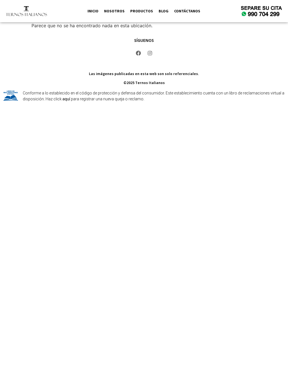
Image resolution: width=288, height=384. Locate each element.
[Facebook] (138, 53)
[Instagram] (150, 53)
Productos (141, 10)
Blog (163, 10)
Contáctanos (187, 10)
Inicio (92, 10)
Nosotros (114, 10)
